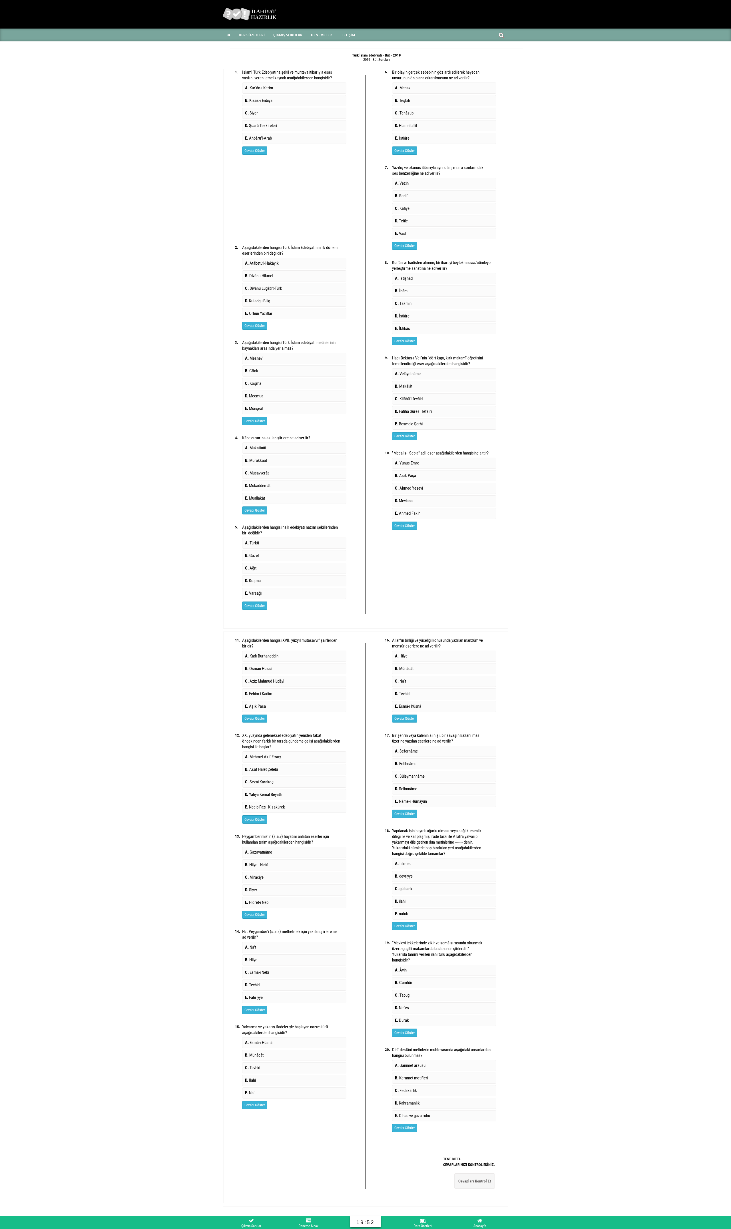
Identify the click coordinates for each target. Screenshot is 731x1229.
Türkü (252, 543)
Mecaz (403, 87)
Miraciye (254, 877)
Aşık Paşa (405, 475)
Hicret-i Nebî (257, 902)
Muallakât (255, 498)
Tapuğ (402, 995)
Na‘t (400, 681)
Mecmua (254, 396)
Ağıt (250, 568)
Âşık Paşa (255, 706)
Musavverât (257, 473)
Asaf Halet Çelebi (261, 769)
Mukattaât (255, 447)
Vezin (402, 183)
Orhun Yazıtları (259, 313)
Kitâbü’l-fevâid (409, 398)
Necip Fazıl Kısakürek (265, 807)
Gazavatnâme (258, 852)
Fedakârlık (406, 1090)
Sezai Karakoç (259, 782)
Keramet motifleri (411, 1078)
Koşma (253, 383)
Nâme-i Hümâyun (411, 801)
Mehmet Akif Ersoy (263, 756)
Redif (401, 195)
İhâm (401, 290)
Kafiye (402, 208)
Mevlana (404, 500)
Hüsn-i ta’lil (406, 125)
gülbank (403, 888)
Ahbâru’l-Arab (258, 138)
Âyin (401, 970)
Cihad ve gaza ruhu (412, 1115)
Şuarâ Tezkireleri (261, 125)
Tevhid (252, 984)
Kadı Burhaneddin (261, 656)
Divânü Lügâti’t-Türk (263, 288)
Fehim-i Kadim (258, 693)
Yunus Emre (407, 463)
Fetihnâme (405, 763)
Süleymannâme (410, 776)
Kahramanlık (407, 1103)
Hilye (251, 959)
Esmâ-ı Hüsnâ (258, 1042)
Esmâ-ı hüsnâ (408, 706)
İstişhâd (404, 278)
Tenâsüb (404, 113)
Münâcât (254, 1055)
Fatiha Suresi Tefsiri (413, 411)
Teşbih (402, 100)
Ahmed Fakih (407, 513)
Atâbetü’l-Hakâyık (262, 263)
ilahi (400, 901)
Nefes (402, 1007)
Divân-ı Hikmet (259, 275)
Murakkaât (256, 460)
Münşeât (254, 408)
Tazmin (403, 303)
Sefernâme (406, 751)
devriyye (404, 876)
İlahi (250, 1080)
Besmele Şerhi (409, 424)
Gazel (252, 555)
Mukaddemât (257, 485)
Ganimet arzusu (410, 1065)
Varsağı (253, 593)
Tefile (401, 221)
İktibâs (402, 328)
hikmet (403, 863)
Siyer (251, 113)
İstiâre (402, 138)
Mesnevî (254, 358)
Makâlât (403, 386)
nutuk (401, 913)
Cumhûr (403, 982)
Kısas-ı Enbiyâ (258, 100)
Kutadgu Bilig (257, 300)
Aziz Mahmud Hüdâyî (264, 681)
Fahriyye (254, 997)
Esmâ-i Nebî (257, 972)
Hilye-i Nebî (256, 864)
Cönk (251, 370)
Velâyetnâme (408, 373)
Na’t (250, 947)
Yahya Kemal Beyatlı (263, 794)
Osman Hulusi (258, 668)
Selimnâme (406, 788)
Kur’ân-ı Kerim (259, 87)
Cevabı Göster (254, 150)
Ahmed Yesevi (409, 488)
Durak (402, 1020)
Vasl (400, 233)
